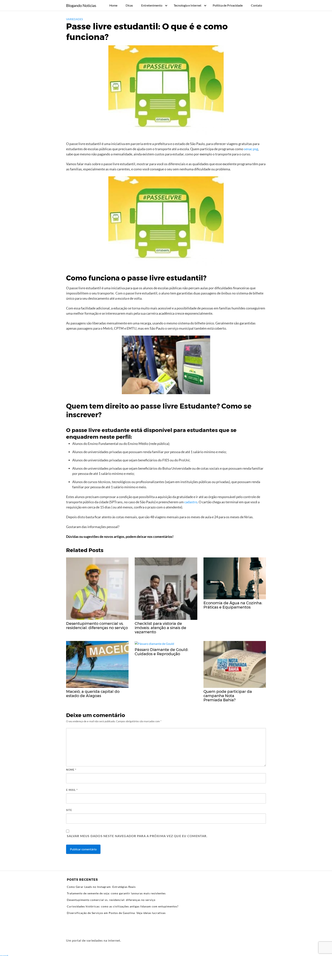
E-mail (72, 789)
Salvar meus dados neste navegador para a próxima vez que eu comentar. (137, 836)
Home (113, 5)
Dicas (129, 5)
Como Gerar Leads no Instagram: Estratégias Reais (101, 886)
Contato (256, 5)
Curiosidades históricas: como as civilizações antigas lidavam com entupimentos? (122, 906)
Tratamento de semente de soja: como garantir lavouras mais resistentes (116, 893)
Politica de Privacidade (228, 5)
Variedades (74, 19)
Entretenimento (151, 5)
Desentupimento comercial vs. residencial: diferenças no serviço (111, 899)
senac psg (251, 149)
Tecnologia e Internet (187, 5)
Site (69, 810)
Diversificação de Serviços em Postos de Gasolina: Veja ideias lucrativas (116, 913)
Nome (71, 769)
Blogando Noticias (81, 5)
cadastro (190, 502)
